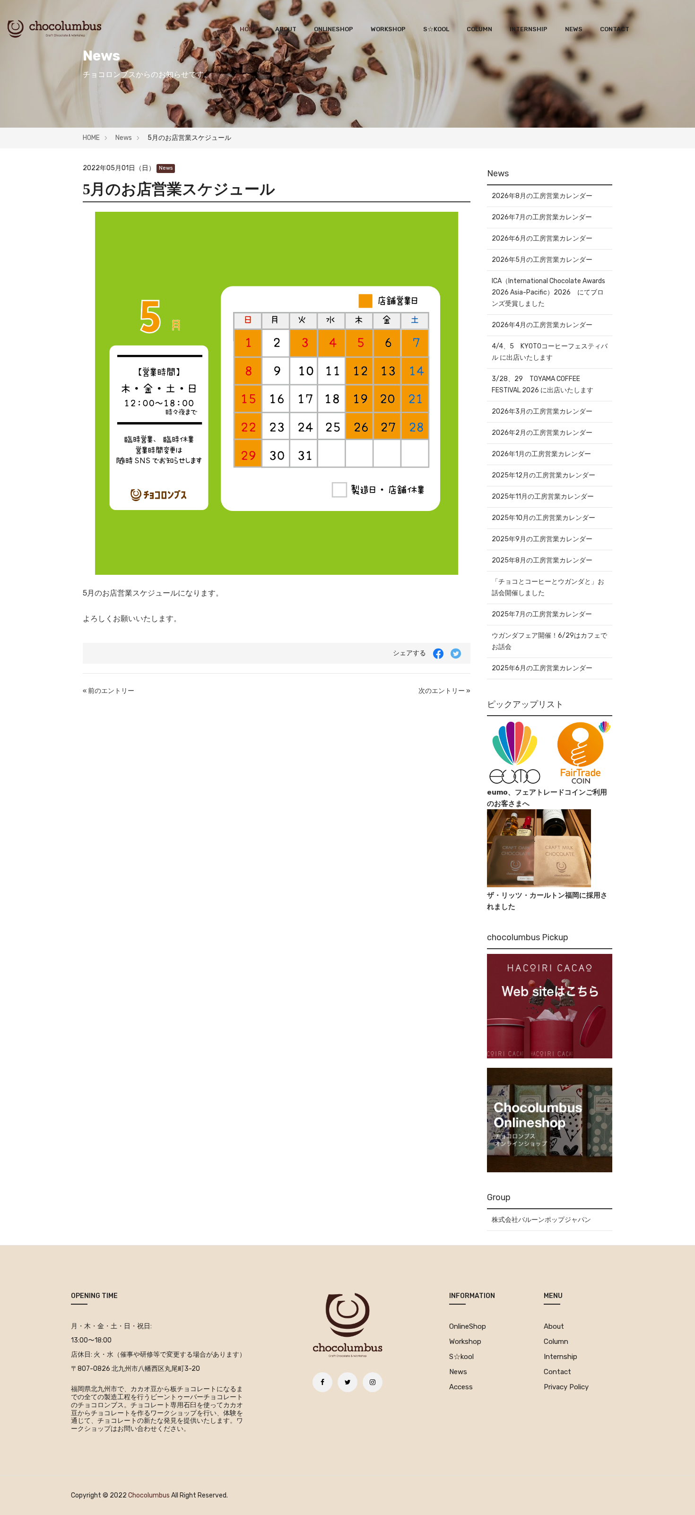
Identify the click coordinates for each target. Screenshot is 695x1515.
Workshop (388, 29)
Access (461, 1387)
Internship (528, 29)
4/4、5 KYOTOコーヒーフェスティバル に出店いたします (550, 352)
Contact (614, 29)
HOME (91, 138)
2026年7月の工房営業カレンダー (542, 217)
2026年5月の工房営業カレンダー (542, 260)
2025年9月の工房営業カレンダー (542, 539)
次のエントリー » (444, 691)
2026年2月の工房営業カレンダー (542, 433)
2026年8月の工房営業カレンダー (542, 196)
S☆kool (436, 29)
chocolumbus (149, 1495)
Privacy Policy (566, 1387)
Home (249, 29)
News (573, 29)
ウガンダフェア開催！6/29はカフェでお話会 (549, 641)
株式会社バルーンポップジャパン (541, 1220)
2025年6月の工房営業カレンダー (542, 668)
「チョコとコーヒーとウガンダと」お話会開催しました (548, 587)
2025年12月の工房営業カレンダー (543, 475)
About (285, 29)
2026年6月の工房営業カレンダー (542, 238)
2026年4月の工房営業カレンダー (542, 325)
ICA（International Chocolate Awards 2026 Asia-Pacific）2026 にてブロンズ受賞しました (548, 292)
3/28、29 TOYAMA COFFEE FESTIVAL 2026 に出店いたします (542, 384)
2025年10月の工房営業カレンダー (543, 518)
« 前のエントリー (108, 691)
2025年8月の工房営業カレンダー (542, 560)
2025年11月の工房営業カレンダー (543, 497)
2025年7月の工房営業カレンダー (542, 614)
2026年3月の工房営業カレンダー (542, 411)
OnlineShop (333, 29)
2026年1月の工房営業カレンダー (541, 454)
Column (479, 29)
